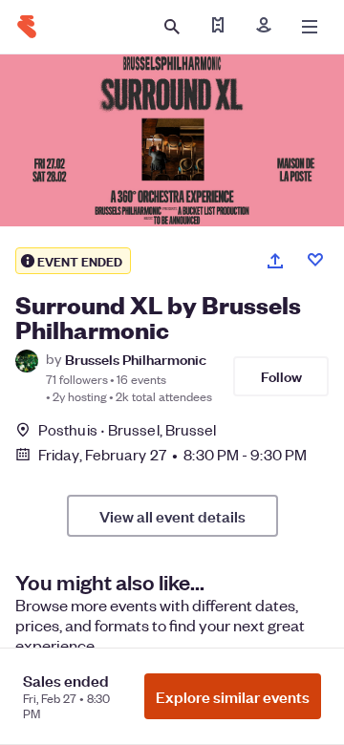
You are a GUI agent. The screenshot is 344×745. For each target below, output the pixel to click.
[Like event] (315, 259)
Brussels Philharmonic (135, 359)
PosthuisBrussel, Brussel (127, 429)
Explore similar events (233, 696)
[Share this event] (275, 261)
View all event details (172, 515)
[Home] (26, 26)
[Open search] (172, 26)
